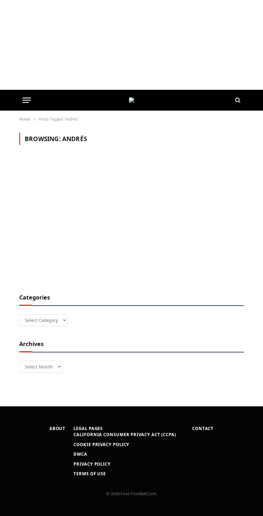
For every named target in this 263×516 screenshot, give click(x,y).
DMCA (80, 454)
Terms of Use (89, 474)
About (57, 428)
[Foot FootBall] (131, 100)
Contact (203, 428)
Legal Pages (88, 428)
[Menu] (26, 100)
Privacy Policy (92, 464)
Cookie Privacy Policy (101, 444)
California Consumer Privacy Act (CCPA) (124, 434)
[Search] (237, 100)
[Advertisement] (131, 45)
